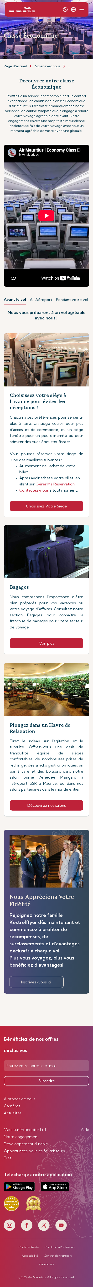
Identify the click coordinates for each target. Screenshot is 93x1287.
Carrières (12, 1105)
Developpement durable (26, 1143)
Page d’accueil (15, 66)
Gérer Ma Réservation (55, 484)
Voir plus (46, 643)
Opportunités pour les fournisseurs (34, 1150)
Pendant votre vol (72, 299)
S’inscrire (46, 1080)
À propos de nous (19, 1098)
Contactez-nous (34, 490)
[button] (73, 9)
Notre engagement (21, 1136)
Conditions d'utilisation (60, 1247)
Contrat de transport (58, 1255)
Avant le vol (15, 299)
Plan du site (47, 1264)
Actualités (12, 1113)
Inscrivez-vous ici (36, 982)
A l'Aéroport (41, 299)
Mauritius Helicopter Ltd (25, 1129)
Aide (85, 1129)
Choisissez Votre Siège (46, 506)
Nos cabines (77, 66)
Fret (7, 1158)
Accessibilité (30, 1255)
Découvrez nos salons (46, 805)
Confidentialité (29, 1247)
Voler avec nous (47, 66)
